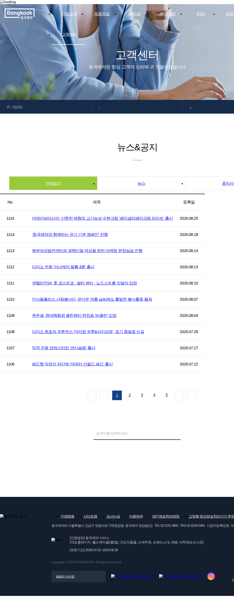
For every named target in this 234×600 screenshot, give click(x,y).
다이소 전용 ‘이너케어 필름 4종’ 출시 (63, 267)
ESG (201, 14)
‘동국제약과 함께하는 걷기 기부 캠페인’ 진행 (70, 234)
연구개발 (168, 14)
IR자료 (135, 14)
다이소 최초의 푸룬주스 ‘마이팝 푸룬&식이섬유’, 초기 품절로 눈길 (88, 331)
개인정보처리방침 (165, 516)
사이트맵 (90, 516)
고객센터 (69, 34)
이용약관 (136, 516)
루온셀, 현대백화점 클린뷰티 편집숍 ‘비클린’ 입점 (74, 315)
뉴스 (141, 183)
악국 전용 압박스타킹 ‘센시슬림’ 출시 (63, 348)
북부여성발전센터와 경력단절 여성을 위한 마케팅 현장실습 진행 (87, 250)
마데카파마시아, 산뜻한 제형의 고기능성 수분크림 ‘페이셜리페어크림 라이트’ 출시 (102, 218)
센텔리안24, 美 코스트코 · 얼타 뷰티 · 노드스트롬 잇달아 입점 (84, 283)
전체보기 (53, 183)
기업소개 (69, 14)
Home (17, 106)
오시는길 (113, 516)
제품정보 (102, 14)
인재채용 (67, 516)
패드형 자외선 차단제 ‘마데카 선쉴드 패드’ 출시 (72, 364)
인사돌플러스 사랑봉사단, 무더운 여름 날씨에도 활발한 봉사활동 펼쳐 (92, 299)
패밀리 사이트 (65, 576)
